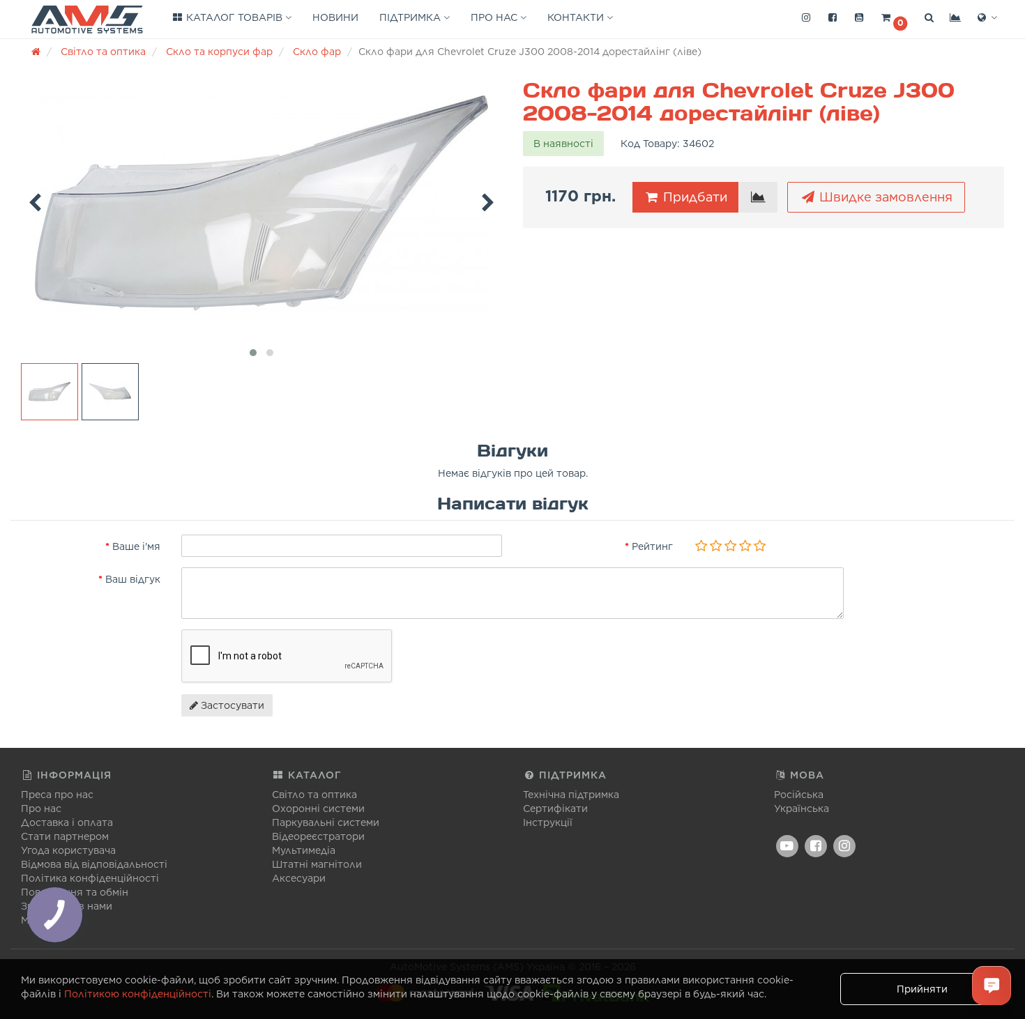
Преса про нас (57, 794)
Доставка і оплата (67, 822)
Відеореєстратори (318, 836)
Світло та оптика (314, 794)
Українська (801, 808)
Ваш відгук (132, 579)
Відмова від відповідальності (94, 864)
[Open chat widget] (991, 985)
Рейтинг (652, 546)
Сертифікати (555, 808)
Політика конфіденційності (90, 878)
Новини (335, 17)
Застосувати (231, 705)
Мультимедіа (303, 850)
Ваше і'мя (136, 546)
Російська (798, 794)
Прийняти (922, 989)
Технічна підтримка (571, 794)
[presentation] (35, 200)
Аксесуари (299, 878)
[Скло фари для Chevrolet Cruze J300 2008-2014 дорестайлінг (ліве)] (261, 203)
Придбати (693, 197)
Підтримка (411, 17)
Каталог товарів (234, 17)
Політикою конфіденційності (137, 993)
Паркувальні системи (325, 822)
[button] (894, 18)
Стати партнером (65, 836)
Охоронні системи (318, 808)
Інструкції (547, 822)
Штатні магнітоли (317, 864)
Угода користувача (68, 850)
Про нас (495, 17)
